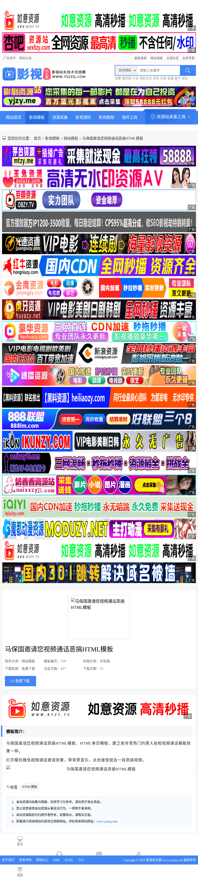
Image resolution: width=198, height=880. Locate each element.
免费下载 (22, 681)
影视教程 (106, 117)
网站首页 (13, 117)
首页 (37, 138)
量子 (178, 78)
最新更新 (140, 58)
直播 (170, 78)
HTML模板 (29, 787)
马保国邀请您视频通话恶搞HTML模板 (112, 138)
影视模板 (37, 117)
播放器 (126, 78)
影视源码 (83, 117)
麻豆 (185, 78)
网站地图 (156, 58)
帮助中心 (42, 860)
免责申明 (25, 860)
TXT (81, 860)
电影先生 (145, 78)
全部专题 (188, 58)
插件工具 (129, 117)
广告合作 (9, 58)
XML (56, 860)
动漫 (163, 78)
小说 (135, 78)
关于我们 (8, 860)
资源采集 (60, 117)
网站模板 (71, 138)
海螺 (118, 78)
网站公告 (25, 58)
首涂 (156, 78)
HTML (69, 860)
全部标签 (172, 58)
